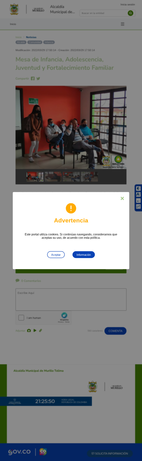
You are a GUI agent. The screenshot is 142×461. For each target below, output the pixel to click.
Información (84, 254)
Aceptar (56, 254)
